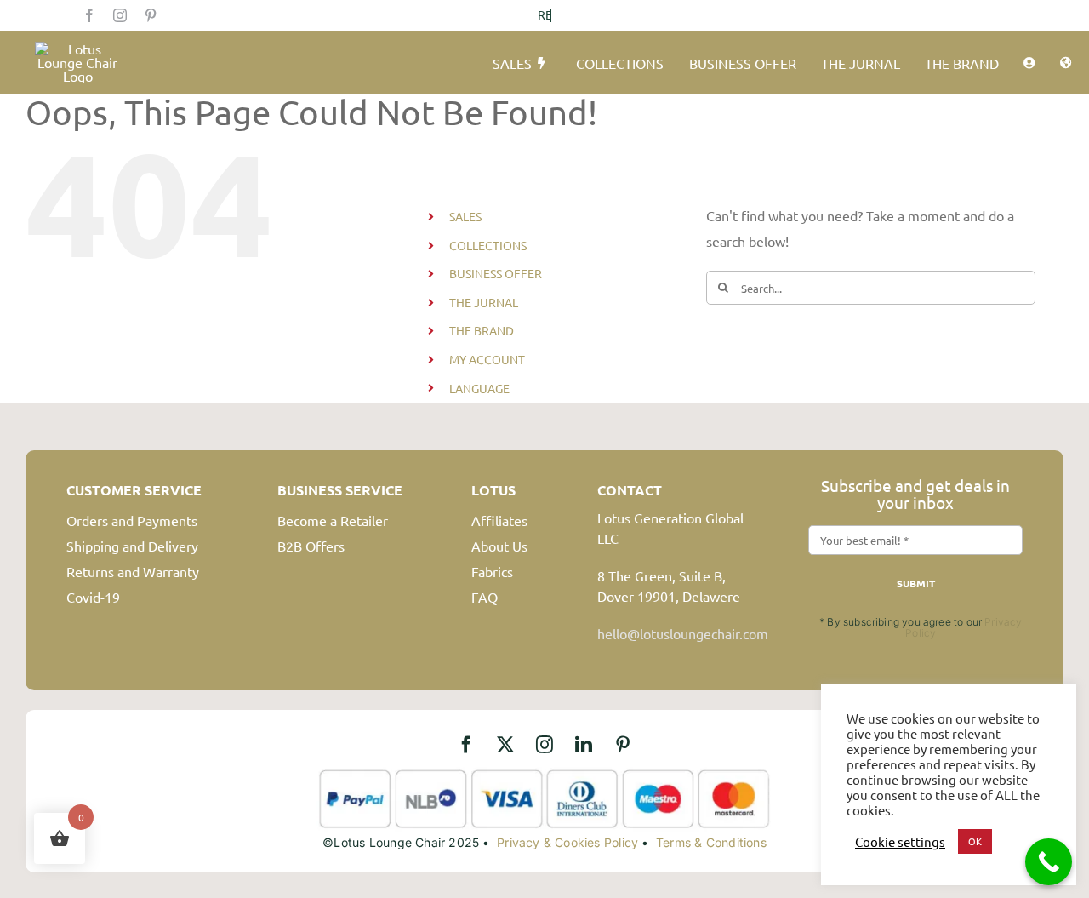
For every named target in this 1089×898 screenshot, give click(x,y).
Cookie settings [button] (900, 841)
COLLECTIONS (488, 245)
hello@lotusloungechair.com (682, 633)
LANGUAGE (479, 388)
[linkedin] (583, 744)
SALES (465, 216)
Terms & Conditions (711, 842)
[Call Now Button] (1048, 861)
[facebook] (89, 15)
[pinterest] (150, 15)
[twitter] (505, 744)
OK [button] (975, 841)
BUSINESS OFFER (495, 273)
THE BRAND (481, 330)
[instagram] (120, 15)
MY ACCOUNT (487, 359)
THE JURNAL (483, 302)
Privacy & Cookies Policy (567, 842)
